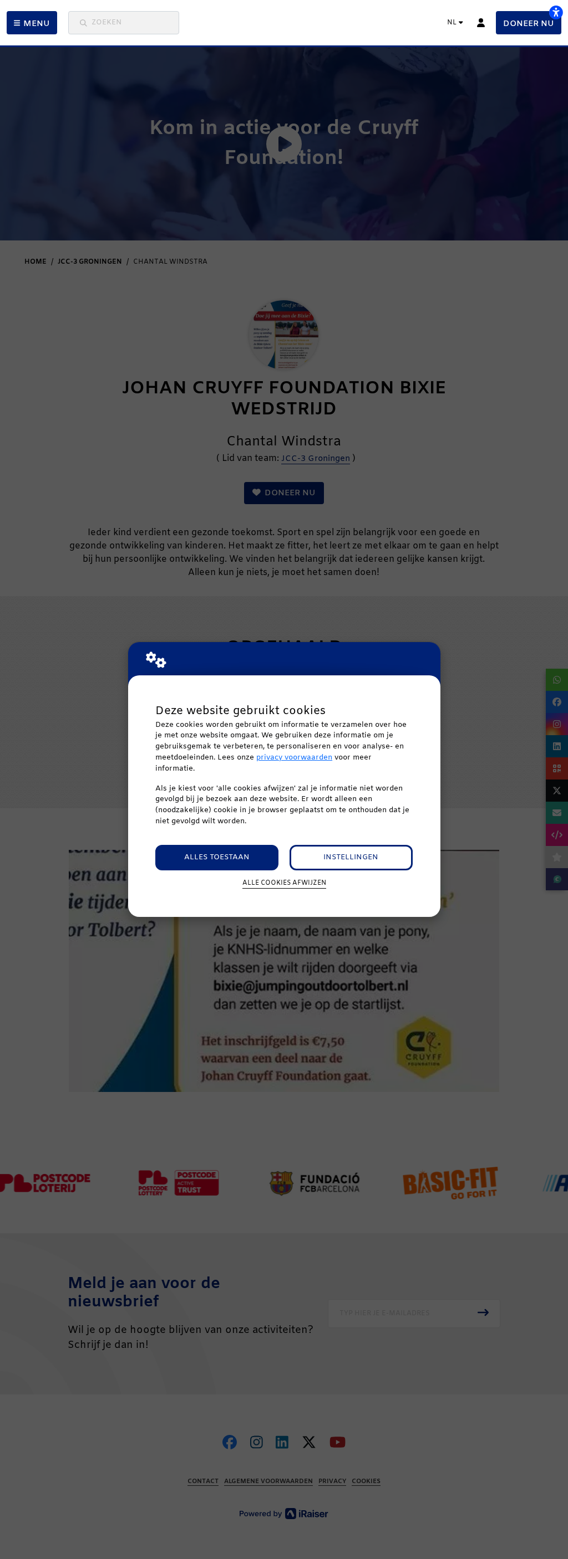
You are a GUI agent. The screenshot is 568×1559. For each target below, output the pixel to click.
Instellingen (350, 857)
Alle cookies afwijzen (284, 883)
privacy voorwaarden (294, 757)
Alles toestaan (217, 857)
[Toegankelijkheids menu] (555, 12)
